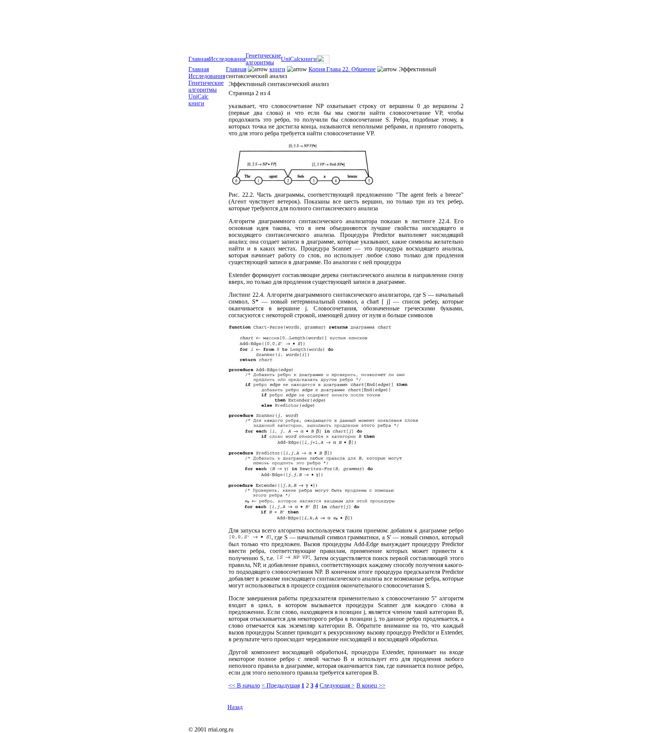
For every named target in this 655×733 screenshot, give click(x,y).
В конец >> (370, 685)
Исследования (227, 59)
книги (309, 59)
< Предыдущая (281, 685)
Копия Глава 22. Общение (342, 69)
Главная (198, 59)
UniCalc (291, 59)
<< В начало (244, 685)
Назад (235, 707)
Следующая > (337, 685)
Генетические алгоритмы (263, 59)
